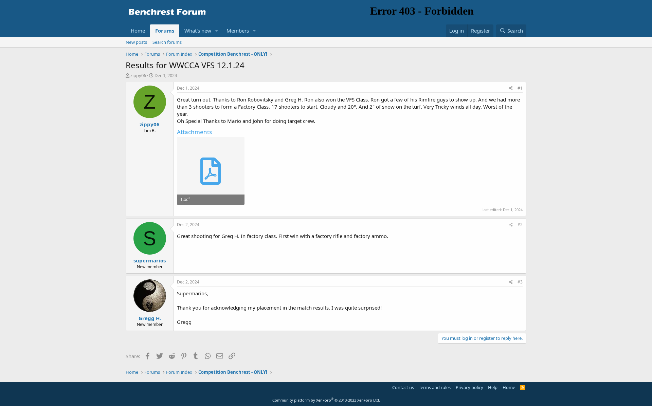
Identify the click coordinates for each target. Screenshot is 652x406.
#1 (520, 88)
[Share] (511, 88)
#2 (520, 224)
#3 (520, 282)
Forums (164, 30)
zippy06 (138, 75)
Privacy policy (469, 387)
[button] (216, 30)
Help (492, 387)
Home (138, 30)
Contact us (403, 387)
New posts (136, 42)
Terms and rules (435, 387)
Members (238, 30)
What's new (197, 30)
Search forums (167, 42)
